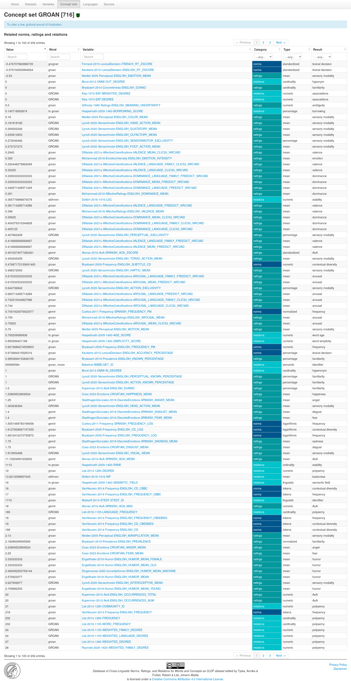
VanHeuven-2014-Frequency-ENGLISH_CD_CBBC (114, 488)
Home (15, 4)
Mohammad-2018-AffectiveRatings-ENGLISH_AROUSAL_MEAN (123, 317)
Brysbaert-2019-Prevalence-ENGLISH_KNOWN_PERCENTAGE (123, 359)
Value (10, 49)
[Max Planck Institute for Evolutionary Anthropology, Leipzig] (12, 670)
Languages (90, 4)
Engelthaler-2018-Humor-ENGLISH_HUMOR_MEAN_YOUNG (121, 588)
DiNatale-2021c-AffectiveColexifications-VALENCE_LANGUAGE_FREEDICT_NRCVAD (137, 205)
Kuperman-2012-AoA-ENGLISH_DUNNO (108, 388)
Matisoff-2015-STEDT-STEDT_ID (103, 500)
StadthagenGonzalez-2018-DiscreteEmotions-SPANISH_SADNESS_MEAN (130, 441)
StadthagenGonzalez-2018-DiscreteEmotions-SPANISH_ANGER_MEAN (128, 400)
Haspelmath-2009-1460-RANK (101, 465)
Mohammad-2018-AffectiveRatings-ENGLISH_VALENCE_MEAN (123, 211)
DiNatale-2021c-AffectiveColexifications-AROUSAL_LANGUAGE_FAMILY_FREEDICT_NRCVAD (143, 276)
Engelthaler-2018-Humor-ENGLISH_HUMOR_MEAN (115, 577)
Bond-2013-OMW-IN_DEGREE (102, 370)
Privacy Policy (338, 665)
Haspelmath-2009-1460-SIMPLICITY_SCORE (111, 341)
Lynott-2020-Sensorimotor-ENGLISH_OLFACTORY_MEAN (119, 135)
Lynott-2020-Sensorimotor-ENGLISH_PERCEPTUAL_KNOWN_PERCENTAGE (132, 376)
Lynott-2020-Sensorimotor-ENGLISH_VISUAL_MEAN (116, 453)
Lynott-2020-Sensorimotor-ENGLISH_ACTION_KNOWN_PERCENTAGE (128, 382)
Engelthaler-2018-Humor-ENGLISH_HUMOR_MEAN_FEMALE (122, 559)
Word (52, 49)
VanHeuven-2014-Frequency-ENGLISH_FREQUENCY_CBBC (121, 494)
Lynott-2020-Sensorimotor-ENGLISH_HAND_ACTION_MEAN (121, 123)
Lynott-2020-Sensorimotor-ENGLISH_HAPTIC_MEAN (116, 270)
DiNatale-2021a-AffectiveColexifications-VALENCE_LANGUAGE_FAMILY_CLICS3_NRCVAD (140, 164)
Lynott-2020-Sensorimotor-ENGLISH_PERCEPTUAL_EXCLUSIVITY (125, 235)
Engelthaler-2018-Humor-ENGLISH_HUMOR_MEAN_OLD (119, 565)
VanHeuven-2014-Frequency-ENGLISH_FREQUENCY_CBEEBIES (124, 518)
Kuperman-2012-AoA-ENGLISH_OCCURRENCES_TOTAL (119, 594)
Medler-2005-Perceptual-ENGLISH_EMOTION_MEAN (116, 76)
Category (260, 49)
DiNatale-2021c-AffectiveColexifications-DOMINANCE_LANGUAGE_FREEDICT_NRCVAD (139, 188)
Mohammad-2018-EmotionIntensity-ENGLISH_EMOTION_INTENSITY (127, 158)
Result (317, 49)
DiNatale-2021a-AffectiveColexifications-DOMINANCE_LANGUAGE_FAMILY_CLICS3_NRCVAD (143, 223)
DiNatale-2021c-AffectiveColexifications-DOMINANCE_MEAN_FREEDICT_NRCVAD (135, 182)
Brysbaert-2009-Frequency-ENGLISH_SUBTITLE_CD (116, 264)
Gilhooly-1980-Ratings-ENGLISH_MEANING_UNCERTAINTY (121, 105)
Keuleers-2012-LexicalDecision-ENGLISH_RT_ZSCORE (118, 70)
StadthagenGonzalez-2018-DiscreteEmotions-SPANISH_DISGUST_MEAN (129, 412)
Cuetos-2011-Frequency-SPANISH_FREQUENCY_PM (117, 311)
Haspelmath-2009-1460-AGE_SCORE (106, 335)
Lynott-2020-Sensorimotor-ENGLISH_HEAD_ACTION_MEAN (121, 406)
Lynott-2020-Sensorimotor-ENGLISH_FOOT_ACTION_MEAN (121, 146)
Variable (88, 49)
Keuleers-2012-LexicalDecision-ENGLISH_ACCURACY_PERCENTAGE (127, 353)
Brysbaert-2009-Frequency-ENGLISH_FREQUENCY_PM (118, 347)
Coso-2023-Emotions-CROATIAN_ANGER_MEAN (114, 547)
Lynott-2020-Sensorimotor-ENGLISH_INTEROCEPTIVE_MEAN (122, 583)
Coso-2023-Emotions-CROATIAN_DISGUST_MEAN (115, 447)
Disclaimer (340, 669)
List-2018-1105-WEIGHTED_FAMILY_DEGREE (112, 630)
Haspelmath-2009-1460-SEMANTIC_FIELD (110, 482)
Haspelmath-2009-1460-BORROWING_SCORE (112, 111)
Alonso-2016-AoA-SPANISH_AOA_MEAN (108, 459)
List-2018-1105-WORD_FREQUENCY (106, 624)
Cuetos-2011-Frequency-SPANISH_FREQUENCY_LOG (117, 423)
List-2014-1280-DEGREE (98, 471)
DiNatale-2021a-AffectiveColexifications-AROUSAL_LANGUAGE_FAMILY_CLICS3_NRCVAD (141, 300)
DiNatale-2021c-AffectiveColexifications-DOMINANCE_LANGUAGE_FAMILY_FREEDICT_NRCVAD (145, 176)
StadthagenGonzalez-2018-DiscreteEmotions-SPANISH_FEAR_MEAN (127, 418)
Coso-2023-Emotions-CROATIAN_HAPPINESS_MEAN (117, 394)
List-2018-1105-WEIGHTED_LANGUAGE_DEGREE (115, 636)
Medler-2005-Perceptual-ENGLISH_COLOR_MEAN (115, 117)
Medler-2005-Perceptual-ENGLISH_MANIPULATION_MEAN (120, 535)
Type (287, 49)
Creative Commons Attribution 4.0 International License (187, 679)
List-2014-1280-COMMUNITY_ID (103, 606)
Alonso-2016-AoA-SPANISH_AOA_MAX (107, 506)
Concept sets (68, 4)
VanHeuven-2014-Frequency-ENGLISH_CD (110, 530)
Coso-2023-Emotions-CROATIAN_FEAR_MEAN (112, 553)
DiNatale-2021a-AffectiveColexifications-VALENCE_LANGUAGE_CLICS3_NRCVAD (135, 170)
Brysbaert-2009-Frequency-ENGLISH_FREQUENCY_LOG (119, 435)
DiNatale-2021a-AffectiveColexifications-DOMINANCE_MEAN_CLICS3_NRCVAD (133, 217)
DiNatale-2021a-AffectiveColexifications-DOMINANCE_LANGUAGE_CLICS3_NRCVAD (137, 229)
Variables (48, 4)
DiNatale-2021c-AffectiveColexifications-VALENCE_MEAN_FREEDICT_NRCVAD (133, 247)
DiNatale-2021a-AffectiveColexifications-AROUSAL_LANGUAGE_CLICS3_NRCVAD (135, 306)
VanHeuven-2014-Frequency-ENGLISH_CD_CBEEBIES (118, 524)
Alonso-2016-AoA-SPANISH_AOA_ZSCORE (110, 252)
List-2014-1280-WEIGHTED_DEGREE (106, 642)
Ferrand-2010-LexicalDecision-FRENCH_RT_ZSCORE (117, 64)
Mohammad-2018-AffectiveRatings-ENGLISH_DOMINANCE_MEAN (125, 193)
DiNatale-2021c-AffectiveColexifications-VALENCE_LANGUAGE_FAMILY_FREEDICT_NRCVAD (142, 241)
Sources (109, 4)
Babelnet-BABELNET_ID (97, 364)
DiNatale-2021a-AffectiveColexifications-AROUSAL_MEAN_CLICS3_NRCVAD (131, 323)
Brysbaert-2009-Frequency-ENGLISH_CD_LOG (112, 429)
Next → (281, 42)
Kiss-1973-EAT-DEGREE (98, 99)
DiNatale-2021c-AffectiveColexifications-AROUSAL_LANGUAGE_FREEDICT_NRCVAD (137, 294)
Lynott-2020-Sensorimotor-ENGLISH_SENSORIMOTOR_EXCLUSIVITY (127, 140)
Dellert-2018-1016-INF (96, 476)
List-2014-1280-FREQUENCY (101, 618)
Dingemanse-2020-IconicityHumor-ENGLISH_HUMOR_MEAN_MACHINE (129, 571)
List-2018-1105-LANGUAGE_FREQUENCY (109, 512)
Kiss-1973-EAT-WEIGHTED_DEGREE (106, 93)
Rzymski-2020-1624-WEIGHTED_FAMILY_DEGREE (115, 647)
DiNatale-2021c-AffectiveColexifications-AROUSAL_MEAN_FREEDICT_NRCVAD (133, 282)
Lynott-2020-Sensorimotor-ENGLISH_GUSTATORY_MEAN (119, 129)
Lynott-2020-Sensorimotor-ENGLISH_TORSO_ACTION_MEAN (122, 258)
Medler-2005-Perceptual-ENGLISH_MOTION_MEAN (115, 329)
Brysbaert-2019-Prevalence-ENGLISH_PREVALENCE (116, 541)
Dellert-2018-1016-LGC (97, 199)
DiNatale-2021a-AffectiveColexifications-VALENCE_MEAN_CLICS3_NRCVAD (131, 152)
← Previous (243, 42)
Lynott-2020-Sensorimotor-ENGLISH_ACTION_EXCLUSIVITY (121, 288)
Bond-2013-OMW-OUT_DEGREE (103, 81)
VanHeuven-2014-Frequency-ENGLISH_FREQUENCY (117, 612)
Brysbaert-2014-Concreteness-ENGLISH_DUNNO (114, 87)
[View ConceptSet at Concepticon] (78, 14)
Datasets (30, 4)
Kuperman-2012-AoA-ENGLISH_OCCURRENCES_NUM (118, 600)
